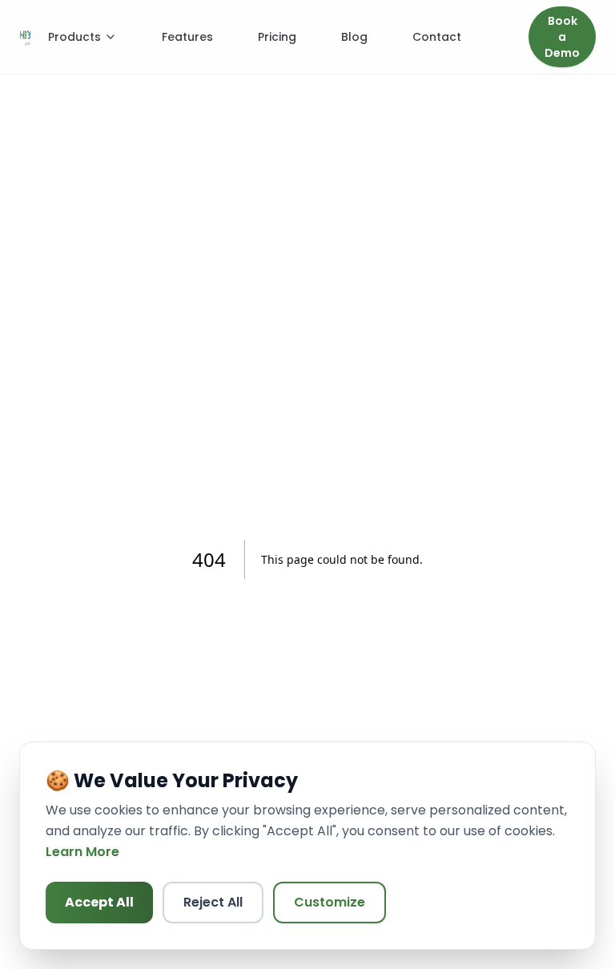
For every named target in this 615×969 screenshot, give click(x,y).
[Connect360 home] (25, 36)
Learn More (82, 851)
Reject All (213, 902)
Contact (436, 37)
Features (187, 37)
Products (74, 37)
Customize (329, 902)
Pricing (277, 37)
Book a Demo (562, 37)
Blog (354, 37)
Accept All (99, 902)
